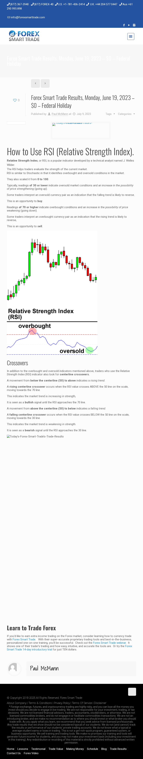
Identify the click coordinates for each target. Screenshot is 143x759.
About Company (16, 703)
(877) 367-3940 (19, 4)
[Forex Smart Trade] (24, 36)
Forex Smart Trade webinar (109, 642)
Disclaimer (100, 703)
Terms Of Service (82, 703)
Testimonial (38, 749)
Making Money (75, 749)
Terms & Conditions (40, 703)
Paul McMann (60, 114)
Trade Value (56, 749)
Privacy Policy (62, 703)
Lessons (23, 749)
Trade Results (118, 749)
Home (10, 749)
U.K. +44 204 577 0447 (103, 4)
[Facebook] (124, 25)
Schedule (92, 749)
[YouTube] (129, 25)
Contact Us (14, 753)
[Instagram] (134, 25)
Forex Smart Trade (24, 639)
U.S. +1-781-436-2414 (71, 4)
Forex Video (31, 753)
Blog (104, 749)
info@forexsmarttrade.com (28, 17)
